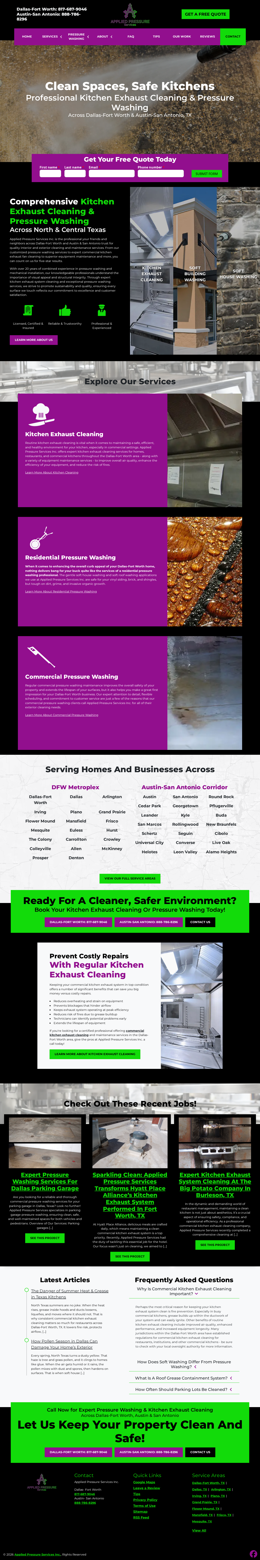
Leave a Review (146, 1488)
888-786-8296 (85, 1503)
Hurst (112, 830)
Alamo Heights (221, 851)
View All (199, 1530)
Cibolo (221, 833)
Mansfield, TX (202, 1515)
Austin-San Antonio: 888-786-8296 (49, 16)
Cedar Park (149, 805)
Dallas (76, 796)
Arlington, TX (221, 1489)
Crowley (112, 839)
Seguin (185, 833)
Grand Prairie (112, 812)
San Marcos (149, 824)
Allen (76, 848)
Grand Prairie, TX (204, 1502)
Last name (74, 167)
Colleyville (40, 848)
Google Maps (144, 1482)
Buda (221, 815)
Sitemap (140, 1512)
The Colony (40, 839)
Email (95, 167)
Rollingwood (185, 824)
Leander (149, 815)
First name (50, 167)
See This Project (45, 1238)
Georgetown (185, 805)
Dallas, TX (199, 1489)
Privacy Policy (145, 1500)
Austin (149, 796)
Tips (136, 1494)
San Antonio (185, 796)
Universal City (149, 842)
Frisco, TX (224, 1515)
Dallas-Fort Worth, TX (208, 1483)
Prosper (40, 857)
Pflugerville (221, 805)
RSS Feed (141, 1517)
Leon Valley (185, 851)
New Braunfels (221, 824)
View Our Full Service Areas (130, 878)
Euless (76, 830)
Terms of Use (144, 1506)
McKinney (112, 848)
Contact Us (200, 922)
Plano (76, 812)
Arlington (112, 796)
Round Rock (221, 796)
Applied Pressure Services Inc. (37, 1554)
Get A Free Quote (205, 14)
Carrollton (76, 839)
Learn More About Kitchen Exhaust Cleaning (95, 1054)
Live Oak (221, 842)
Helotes (149, 851)
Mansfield (76, 821)
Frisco (112, 821)
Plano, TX (218, 1496)
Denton (76, 857)
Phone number (151, 167)
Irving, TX (199, 1496)
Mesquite (40, 830)
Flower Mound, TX (205, 1509)
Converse (185, 842)
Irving (40, 812)
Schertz (149, 833)
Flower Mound (40, 821)
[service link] (130, 450)
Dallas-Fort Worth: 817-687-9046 (52, 9)
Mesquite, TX (202, 1521)
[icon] (253, 1554)
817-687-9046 (84, 1494)
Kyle (185, 815)
